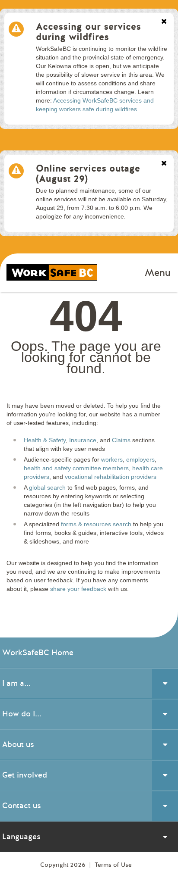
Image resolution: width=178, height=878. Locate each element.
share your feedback (78, 588)
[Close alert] (164, 22)
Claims (121, 440)
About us (18, 744)
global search (47, 487)
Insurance (82, 440)
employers (140, 459)
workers (112, 459)
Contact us (21, 805)
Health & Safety (45, 440)
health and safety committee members (76, 468)
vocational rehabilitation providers (110, 476)
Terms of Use (113, 865)
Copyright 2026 (63, 865)
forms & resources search (96, 524)
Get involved (24, 775)
